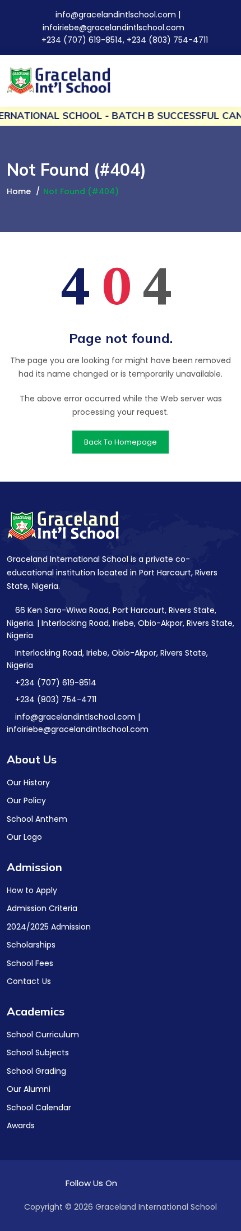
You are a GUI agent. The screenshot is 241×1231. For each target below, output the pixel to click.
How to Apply (32, 890)
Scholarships (31, 944)
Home (19, 191)
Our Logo (24, 837)
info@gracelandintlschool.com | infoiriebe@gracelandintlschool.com (78, 723)
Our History (28, 782)
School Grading (36, 1071)
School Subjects (38, 1052)
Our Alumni (28, 1089)
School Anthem (37, 819)
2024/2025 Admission (49, 926)
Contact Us (29, 981)
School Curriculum (43, 1034)
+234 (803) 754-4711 (54, 699)
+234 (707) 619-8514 (54, 682)
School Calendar (39, 1107)
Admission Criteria (42, 908)
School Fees (30, 963)
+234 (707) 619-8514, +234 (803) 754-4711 (123, 39)
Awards (21, 1125)
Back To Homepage (120, 442)
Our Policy (26, 800)
